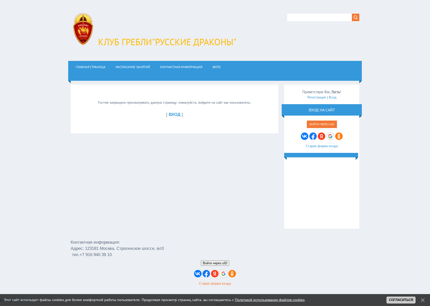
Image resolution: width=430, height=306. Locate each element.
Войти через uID (322, 124)
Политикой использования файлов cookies (270, 300)
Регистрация (316, 97)
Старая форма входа (322, 146)
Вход (332, 97)
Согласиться (401, 300)
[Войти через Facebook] (313, 136)
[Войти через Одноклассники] (339, 136)
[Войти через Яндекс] (321, 136)
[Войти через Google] (330, 136)
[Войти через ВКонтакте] (304, 136)
